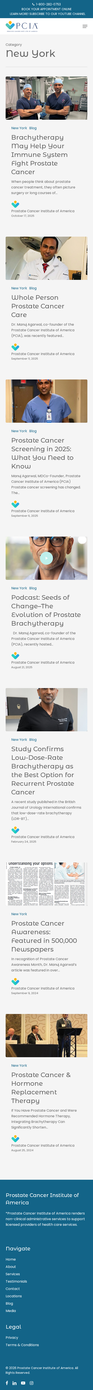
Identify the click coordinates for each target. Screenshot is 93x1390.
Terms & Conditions (22, 1344)
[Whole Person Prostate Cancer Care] (46, 258)
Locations (14, 1296)
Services (13, 1274)
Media (11, 1310)
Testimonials (16, 1281)
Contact (13, 1288)
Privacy (12, 1337)
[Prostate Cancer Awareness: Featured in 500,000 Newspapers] (46, 884)
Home (11, 1259)
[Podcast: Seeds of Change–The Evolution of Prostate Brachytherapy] (46, 558)
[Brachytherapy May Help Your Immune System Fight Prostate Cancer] (46, 98)
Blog (33, 128)
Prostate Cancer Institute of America (42, 211)
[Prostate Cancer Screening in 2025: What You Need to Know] (46, 401)
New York (19, 128)
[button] (85, 26)
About (11, 1266)
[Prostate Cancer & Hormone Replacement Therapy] (46, 1035)
